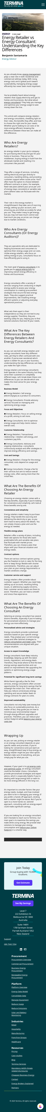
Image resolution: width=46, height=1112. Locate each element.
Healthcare (16, 1042)
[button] (42, 5)
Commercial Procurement (22, 964)
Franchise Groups (19, 1037)
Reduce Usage (18, 1004)
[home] (13, 4)
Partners (15, 1088)
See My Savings (23, 903)
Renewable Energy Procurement (19, 976)
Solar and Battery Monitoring (19, 1013)
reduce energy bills (23, 269)
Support (7, 939)
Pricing (15, 1051)
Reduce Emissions (19, 1008)
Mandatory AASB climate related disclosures (22, 1069)
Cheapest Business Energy (23, 1075)
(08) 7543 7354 (10, 944)
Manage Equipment (20, 1000)
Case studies (17, 1055)
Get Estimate (23, 882)
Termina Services (19, 1064)
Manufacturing (18, 1033)
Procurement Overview (21, 959)
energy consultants (12, 102)
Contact (15, 1079)
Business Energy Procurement (19, 969)
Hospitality (16, 1029)
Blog (13, 1060)
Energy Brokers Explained (22, 1083)
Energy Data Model (20, 991)
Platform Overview (19, 987)
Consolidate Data (19, 995)
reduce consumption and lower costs (20, 642)
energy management (31, 74)
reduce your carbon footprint (20, 828)
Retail (14, 1025)
